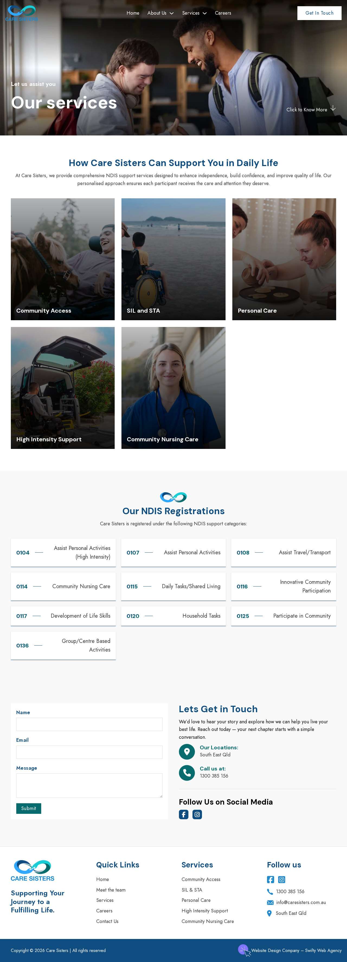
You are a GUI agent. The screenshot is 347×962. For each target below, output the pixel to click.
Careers (223, 13)
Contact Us (107, 921)
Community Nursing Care (208, 921)
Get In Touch (319, 13)
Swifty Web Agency (323, 950)
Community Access (201, 879)
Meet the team (111, 889)
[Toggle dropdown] (171, 13)
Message (26, 768)
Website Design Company (275, 950)
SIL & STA (192, 889)
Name (23, 712)
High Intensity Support (205, 910)
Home (133, 13)
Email (22, 740)
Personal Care (196, 900)
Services (191, 13)
